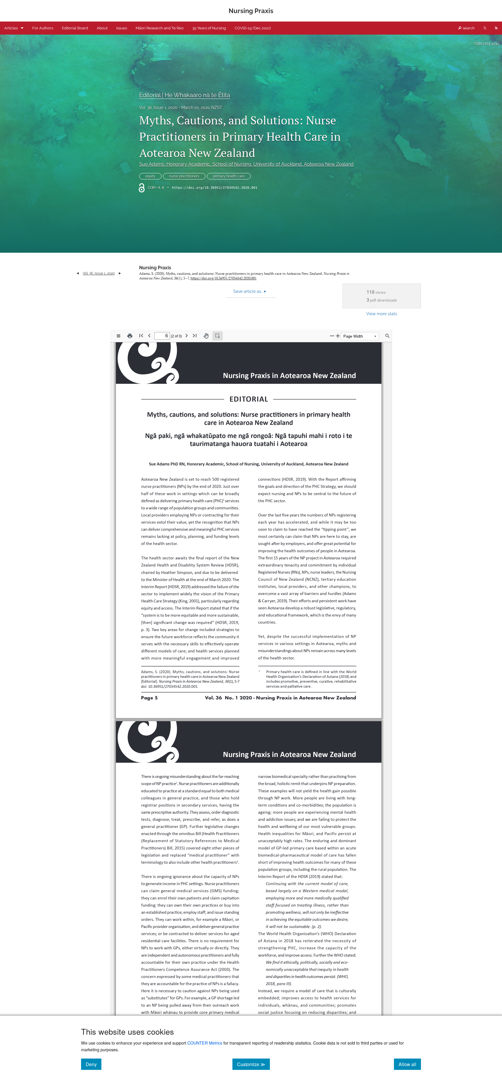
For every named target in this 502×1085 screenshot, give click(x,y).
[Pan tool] (206, 336)
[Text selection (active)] (217, 336)
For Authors (42, 28)
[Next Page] (186, 335)
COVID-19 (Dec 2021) (253, 28)
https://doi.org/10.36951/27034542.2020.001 (214, 188)
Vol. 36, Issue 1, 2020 (158, 107)
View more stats (381, 313)
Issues (121, 28)
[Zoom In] (337, 335)
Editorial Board (75, 28)
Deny (93, 1064)
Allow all (410, 1064)
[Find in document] (387, 336)
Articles (11, 28)
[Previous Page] (149, 335)
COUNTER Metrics (204, 1043)
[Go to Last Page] (194, 335)
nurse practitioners (184, 176)
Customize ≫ (253, 1064)
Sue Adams (246, 164)
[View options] (118, 336)
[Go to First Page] (141, 335)
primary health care (229, 176)
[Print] (130, 336)
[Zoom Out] (332, 335)
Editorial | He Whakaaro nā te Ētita (184, 95)
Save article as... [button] (249, 291)
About (102, 28)
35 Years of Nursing (209, 28)
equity (150, 176)
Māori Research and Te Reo (160, 28)
